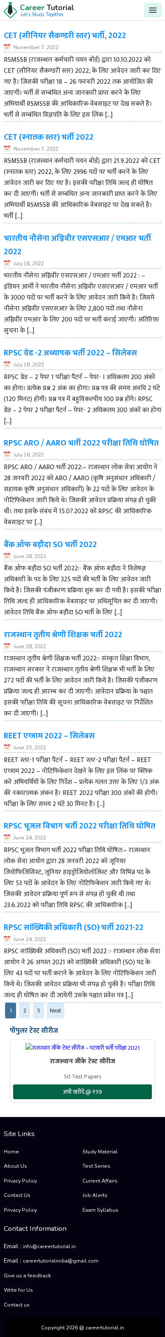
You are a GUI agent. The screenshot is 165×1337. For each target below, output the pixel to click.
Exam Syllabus (100, 1210)
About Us (15, 1166)
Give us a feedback (27, 1275)
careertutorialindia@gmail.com (61, 1260)
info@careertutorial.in (49, 1246)
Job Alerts (94, 1195)
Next (55, 1010)
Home (11, 1151)
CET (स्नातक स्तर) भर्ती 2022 (49, 137)
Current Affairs (100, 1180)
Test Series (96, 1166)
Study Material (100, 1151)
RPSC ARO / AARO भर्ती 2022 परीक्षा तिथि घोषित (81, 443)
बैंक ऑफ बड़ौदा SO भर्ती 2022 (50, 544)
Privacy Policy (20, 1180)
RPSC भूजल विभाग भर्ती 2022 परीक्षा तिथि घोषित (79, 826)
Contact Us (17, 1195)
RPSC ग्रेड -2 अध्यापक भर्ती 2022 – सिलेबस (70, 353)
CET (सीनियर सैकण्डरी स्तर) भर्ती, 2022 (65, 35)
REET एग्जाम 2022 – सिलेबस (49, 736)
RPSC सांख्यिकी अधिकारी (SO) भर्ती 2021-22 (73, 927)
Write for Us (18, 1290)
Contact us (17, 1304)
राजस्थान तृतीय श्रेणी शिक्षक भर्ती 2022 (63, 634)
